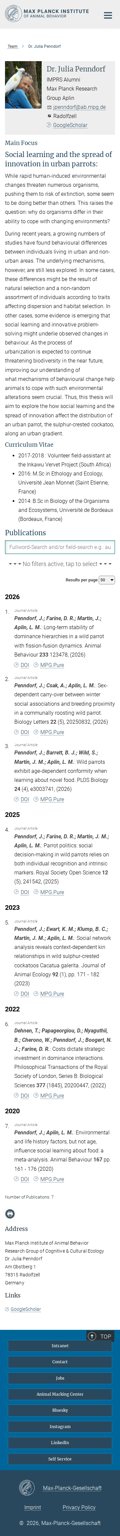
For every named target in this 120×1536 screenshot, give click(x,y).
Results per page (82, 579)
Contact (60, 1361)
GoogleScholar (70, 125)
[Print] (10, 1214)
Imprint (32, 1507)
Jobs (60, 1378)
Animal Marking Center (60, 1394)
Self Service (60, 1458)
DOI (25, 665)
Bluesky (60, 1410)
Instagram (60, 1426)
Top (105, 1336)
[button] (60, 564)
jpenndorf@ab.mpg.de (79, 107)
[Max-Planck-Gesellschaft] (31, 1488)
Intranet (60, 1345)
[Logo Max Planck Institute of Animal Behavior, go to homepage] (47, 13)
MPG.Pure (52, 665)
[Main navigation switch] (108, 15)
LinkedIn (60, 1442)
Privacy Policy (79, 1507)
